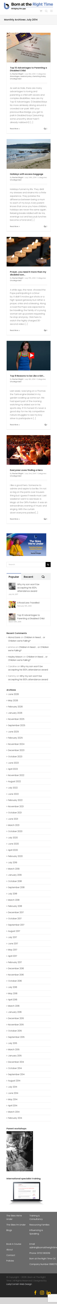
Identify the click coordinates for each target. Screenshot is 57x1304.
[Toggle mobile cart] (41, 10)
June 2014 (13, 1093)
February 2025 (15, 737)
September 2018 (16, 887)
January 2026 (15, 712)
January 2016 (15, 1012)
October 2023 (15, 756)
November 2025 (16, 719)
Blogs (9, 1230)
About (9, 1249)
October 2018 (15, 881)
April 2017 (12, 956)
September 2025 (16, 725)
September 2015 (16, 1037)
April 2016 (12, 999)
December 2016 (16, 968)
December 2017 (16, 912)
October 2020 (15, 831)
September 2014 (16, 1074)
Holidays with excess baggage (26, 174)
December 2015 (16, 1018)
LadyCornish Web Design (19, 1284)
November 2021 (16, 806)
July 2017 (12, 937)
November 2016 (16, 974)
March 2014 (13, 1111)
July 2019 (12, 862)
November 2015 (16, 1024)
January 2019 (15, 874)
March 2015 (13, 1049)
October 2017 (15, 918)
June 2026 (13, 694)
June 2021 (13, 818)
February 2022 (15, 800)
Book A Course (13, 1244)
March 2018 (13, 899)
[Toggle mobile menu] (51, 10)
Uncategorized (15, 79)
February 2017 (15, 962)
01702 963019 (43, 1253)
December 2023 (16, 750)
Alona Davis (14, 637)
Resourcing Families (39, 1224)
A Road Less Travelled (28, 602)
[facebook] (35, 1293)
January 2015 (15, 1055)
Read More (14, 128)
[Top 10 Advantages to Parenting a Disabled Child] (12, 615)
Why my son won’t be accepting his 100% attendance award (28, 588)
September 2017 (16, 924)
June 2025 (13, 731)
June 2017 (13, 943)
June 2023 (13, 762)
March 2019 (13, 868)
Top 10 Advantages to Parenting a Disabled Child (28, 69)
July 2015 (12, 1043)
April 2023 (13, 769)
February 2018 (15, 906)
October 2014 (15, 1068)
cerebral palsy (26, 76)
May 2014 (12, 1099)
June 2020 (13, 843)
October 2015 (15, 1030)
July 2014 (12, 1086)
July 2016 (12, 987)
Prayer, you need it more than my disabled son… (28, 273)
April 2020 (13, 850)
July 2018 (12, 893)
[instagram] (42, 1293)
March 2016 (13, 1005)
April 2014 (12, 1105)
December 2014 (16, 1061)
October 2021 (15, 812)
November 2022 (16, 775)
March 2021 (13, 825)
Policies (10, 1260)
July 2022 (13, 787)
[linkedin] (49, 1293)
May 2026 (13, 700)
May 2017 (12, 949)
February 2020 (15, 856)
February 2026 (15, 706)
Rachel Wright (17, 74)
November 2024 (16, 744)
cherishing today (39, 76)
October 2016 (15, 980)
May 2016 (12, 993)
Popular (14, 577)
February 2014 (15, 1118)
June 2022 (13, 794)
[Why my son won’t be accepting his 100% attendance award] (12, 584)
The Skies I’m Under (16, 1224)
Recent (28, 577)
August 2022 (14, 781)
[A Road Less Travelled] (12, 602)
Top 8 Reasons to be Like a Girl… (27, 375)
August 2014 (14, 1080)
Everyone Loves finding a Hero (26, 470)
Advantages (15, 76)
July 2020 (13, 837)
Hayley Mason (15, 656)
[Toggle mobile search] (46, 10)
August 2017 (14, 931)
